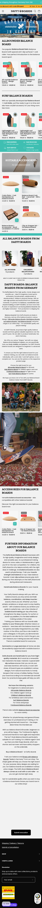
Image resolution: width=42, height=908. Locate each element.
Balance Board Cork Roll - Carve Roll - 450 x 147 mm (31, 197)
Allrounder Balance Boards (17, 319)
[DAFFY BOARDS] (21, 11)
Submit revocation (21, 832)
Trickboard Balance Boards (21, 705)
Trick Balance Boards (24, 321)
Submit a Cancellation (10, 847)
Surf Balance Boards (10, 321)
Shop (4, 854)
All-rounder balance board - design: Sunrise (10, 81)
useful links (7, 861)
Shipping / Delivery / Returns (13, 843)
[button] (34, 11)
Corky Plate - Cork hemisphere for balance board (9, 197)
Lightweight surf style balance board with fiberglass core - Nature (28, 133)
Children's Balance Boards (21, 695)
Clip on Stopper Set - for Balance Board (30, 226)
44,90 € (5, 231)
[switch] (37, 902)
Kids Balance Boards (33, 319)
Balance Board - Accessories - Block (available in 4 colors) (10, 227)
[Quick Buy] (17, 220)
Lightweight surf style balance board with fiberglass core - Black (10, 133)
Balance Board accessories (29, 710)
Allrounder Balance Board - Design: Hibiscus (27, 81)
